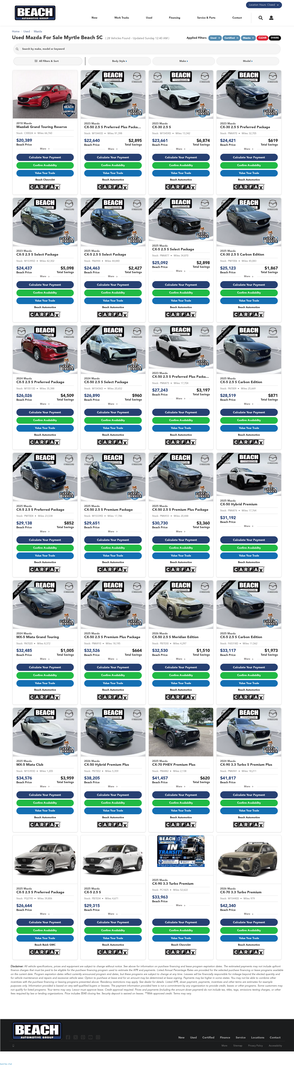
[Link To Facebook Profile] (68, 1037)
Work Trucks (121, 18)
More (43, 149)
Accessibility (275, 1046)
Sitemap (237, 1046)
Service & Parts (206, 18)
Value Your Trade (45, 173)
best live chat (6, 1064)
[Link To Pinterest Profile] (83, 1037)
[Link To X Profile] (76, 1037)
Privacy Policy (255, 1046)
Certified (208, 1037)
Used (149, 18)
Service (241, 1037)
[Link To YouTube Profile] (91, 1037)
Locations (257, 1037)
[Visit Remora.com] (273, 1057)
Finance (225, 1037)
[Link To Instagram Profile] (98, 1037)
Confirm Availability (45, 165)
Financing (174, 18)
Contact (237, 18)
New (94, 18)
